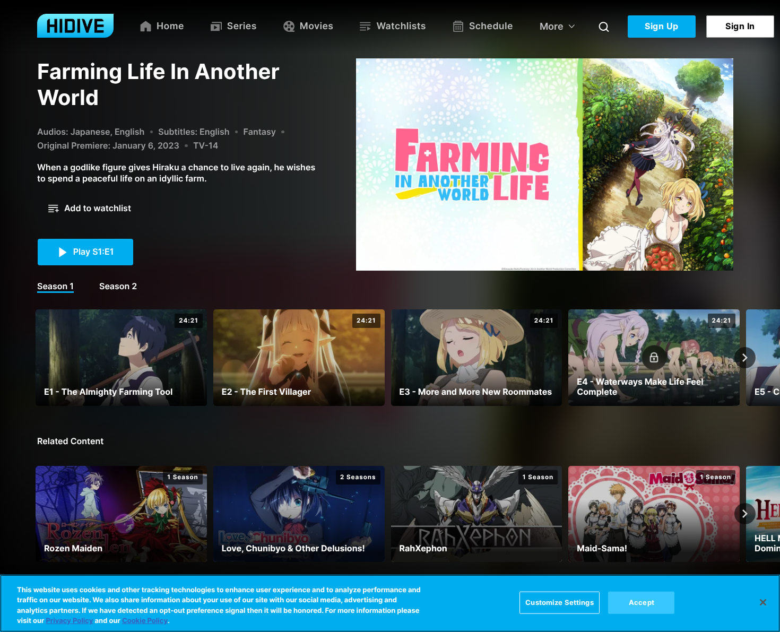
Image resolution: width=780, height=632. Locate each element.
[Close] (763, 602)
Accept (641, 602)
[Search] (604, 26)
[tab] (55, 287)
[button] (90, 208)
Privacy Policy (69, 621)
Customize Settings (559, 602)
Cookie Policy (145, 621)
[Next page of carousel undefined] (745, 357)
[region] (390, 603)
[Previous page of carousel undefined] (35, 357)
